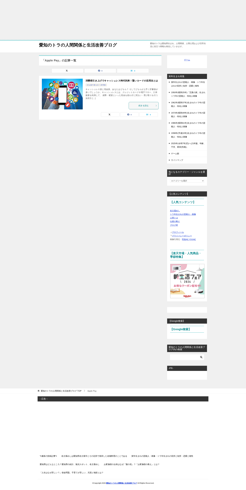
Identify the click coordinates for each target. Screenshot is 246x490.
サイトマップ (177, 160)
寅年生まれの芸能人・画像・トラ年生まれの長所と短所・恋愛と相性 (188, 84)
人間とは (174, 218)
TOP (61, 391)
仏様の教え (175, 221)
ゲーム (187, 60)
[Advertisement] (85, 20)
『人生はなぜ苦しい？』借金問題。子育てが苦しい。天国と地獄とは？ (71, 472)
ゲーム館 (175, 153)
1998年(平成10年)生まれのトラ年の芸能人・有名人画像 (188, 135)
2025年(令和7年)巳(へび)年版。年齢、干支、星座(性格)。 (188, 145)
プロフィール (178, 232)
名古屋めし (175, 211)
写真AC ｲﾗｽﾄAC (189, 239)
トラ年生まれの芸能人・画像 (183, 214)
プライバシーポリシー (182, 236)
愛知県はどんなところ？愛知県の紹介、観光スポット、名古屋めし (70, 464)
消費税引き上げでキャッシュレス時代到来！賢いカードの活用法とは (122, 80)
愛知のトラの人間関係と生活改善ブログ (78, 45)
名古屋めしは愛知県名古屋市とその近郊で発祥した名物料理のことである (94, 456)
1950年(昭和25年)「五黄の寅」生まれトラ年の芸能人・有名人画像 (188, 94)
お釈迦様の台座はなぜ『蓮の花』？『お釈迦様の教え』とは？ (132, 464)
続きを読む (144, 105)
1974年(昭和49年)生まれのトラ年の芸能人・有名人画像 (188, 115)
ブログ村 (174, 225)
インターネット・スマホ (96, 85)
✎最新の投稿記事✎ (48, 456)
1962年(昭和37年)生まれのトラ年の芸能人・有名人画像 (188, 104)
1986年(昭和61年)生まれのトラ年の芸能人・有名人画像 (188, 125)
